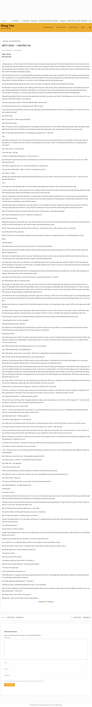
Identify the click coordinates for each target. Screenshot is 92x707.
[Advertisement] (40, 9)
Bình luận (7, 637)
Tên (5, 663)
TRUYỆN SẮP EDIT (73, 27)
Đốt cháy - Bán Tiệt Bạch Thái (11, 41)
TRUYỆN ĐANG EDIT (48, 27)
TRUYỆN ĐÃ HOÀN (61, 27)
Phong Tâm (7, 25)
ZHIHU (82, 27)
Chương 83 (41, 601)
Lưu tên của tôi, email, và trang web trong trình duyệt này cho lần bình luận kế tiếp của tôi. (24, 681)
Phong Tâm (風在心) (17, 50)
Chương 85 (50, 601)
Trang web (7, 675)
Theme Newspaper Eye (46, 705)
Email (6, 669)
